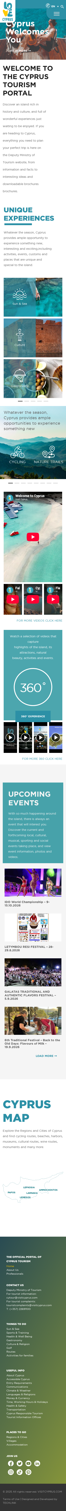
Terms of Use (11, 1499)
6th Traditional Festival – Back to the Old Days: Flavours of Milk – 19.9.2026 (32, 1043)
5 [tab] (46, 401)
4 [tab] (39, 401)
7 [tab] (49, 483)
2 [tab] (26, 401)
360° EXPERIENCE (33, 716)
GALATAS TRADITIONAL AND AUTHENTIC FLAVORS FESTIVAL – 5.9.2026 (30, 995)
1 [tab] (20, 401)
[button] (62, 6)
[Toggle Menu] (57, 13)
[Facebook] (10, 1463)
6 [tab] (42, 483)
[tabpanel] (33, 338)
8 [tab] (55, 483)
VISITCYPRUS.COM (50, 1491)
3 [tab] (33, 401)
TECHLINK (9, 1502)
